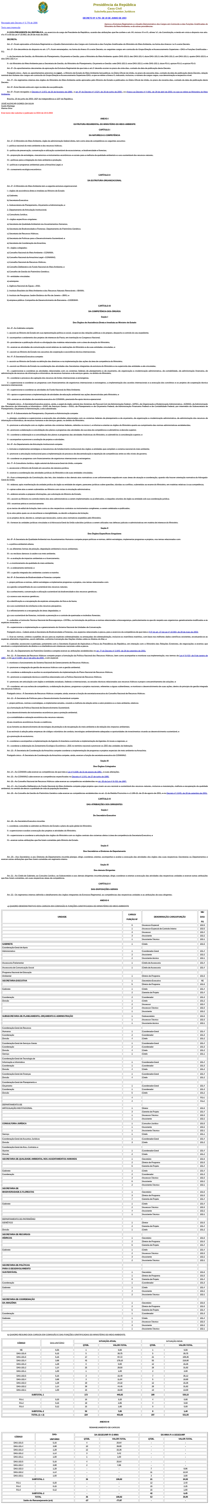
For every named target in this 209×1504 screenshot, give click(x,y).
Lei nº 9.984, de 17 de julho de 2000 (28, 658)
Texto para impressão (10, 27)
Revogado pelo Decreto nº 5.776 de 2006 (19, 23)
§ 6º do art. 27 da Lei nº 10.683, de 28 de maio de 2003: (173, 632)
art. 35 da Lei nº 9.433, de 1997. (112, 781)
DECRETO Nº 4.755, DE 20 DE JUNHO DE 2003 (104, 18)
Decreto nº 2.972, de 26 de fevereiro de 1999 (52, 92)
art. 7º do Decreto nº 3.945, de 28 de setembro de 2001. (121, 651)
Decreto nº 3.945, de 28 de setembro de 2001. (187, 793)
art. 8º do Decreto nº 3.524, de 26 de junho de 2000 (99, 92)
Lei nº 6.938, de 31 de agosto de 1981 (85, 772)
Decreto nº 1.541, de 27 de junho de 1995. (90, 776)
